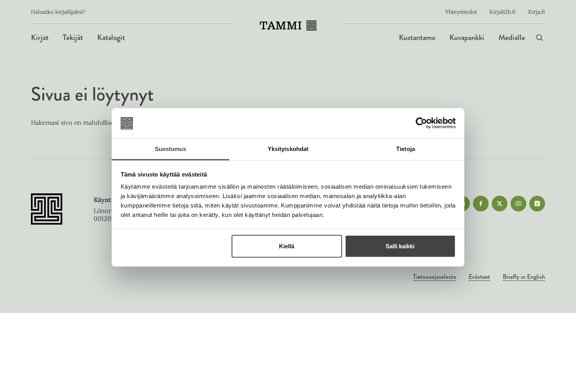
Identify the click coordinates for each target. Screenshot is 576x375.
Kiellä (286, 246)
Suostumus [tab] (171, 149)
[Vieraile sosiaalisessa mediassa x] (499, 203)
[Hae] (539, 37)
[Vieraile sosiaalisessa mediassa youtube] (518, 203)
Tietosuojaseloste (434, 276)
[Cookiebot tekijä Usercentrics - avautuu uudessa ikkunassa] (421, 123)
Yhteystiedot (461, 11)
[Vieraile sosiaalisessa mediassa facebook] (481, 203)
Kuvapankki (466, 37)
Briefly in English (524, 276)
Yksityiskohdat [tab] (288, 149)
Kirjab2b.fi (502, 11)
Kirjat (40, 37)
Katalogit (111, 37)
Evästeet (479, 276)
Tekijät (73, 37)
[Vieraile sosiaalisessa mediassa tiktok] (537, 203)
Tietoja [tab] (405, 149)
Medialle (511, 37)
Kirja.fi (536, 11)
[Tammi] (288, 25)
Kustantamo (417, 37)
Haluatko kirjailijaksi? (58, 11)
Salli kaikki (400, 246)
